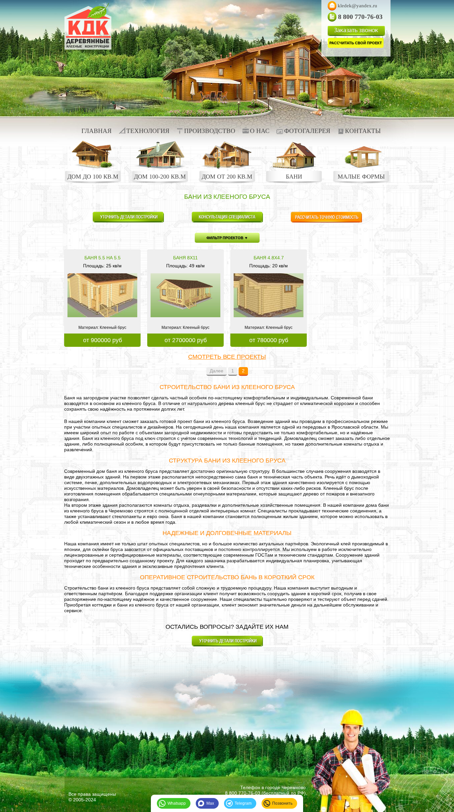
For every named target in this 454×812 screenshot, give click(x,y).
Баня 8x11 (185, 257)
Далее (216, 370)
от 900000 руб (102, 340)
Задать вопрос (128, 217)
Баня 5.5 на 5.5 (102, 257)
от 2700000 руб (186, 340)
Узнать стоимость (326, 217)
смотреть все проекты (227, 356)
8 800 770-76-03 (242, 793)
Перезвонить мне (227, 217)
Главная (96, 130)
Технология (148, 130)
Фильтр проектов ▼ (227, 238)
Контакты (363, 130)
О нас (260, 130)
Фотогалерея (307, 130)
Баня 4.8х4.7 (269, 257)
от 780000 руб (268, 340)
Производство (209, 130)
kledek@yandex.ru (357, 5)
